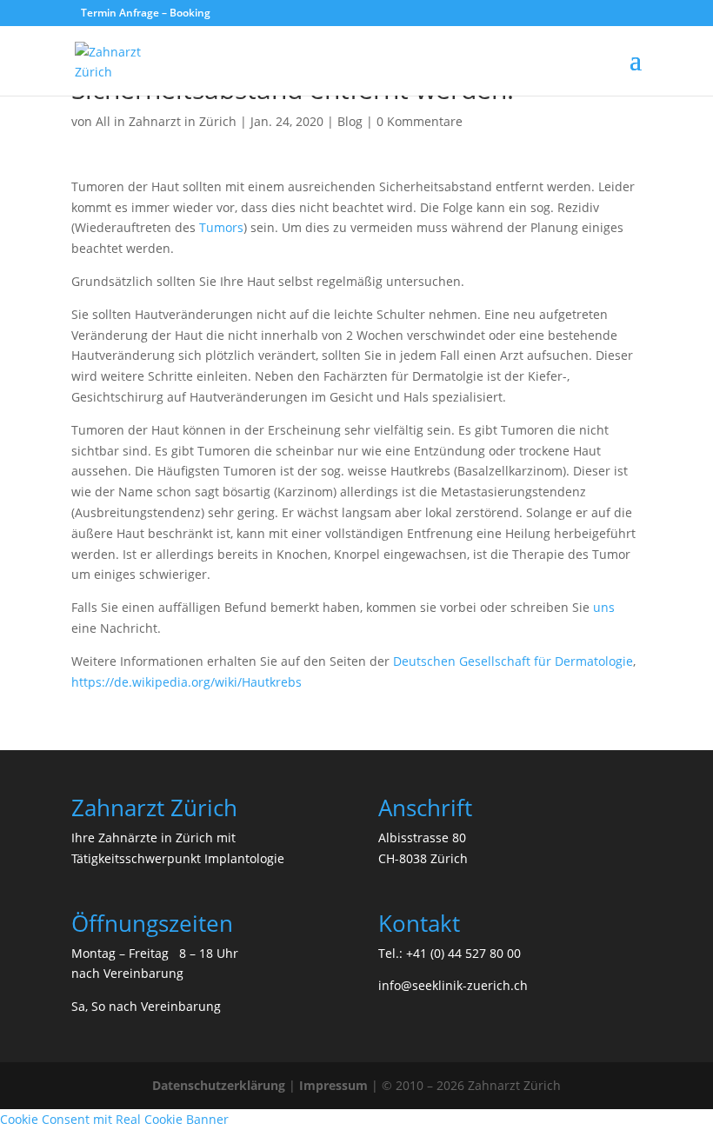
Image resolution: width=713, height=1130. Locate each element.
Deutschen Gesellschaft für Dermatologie (513, 661)
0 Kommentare (419, 121)
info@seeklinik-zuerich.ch (453, 985)
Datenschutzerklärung (218, 1085)
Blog (350, 121)
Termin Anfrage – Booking (145, 12)
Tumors (221, 227)
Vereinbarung (143, 973)
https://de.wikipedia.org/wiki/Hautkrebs (186, 682)
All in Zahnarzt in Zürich (166, 121)
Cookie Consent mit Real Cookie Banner (114, 1119)
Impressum (333, 1085)
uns (604, 607)
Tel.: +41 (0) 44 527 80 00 (449, 953)
